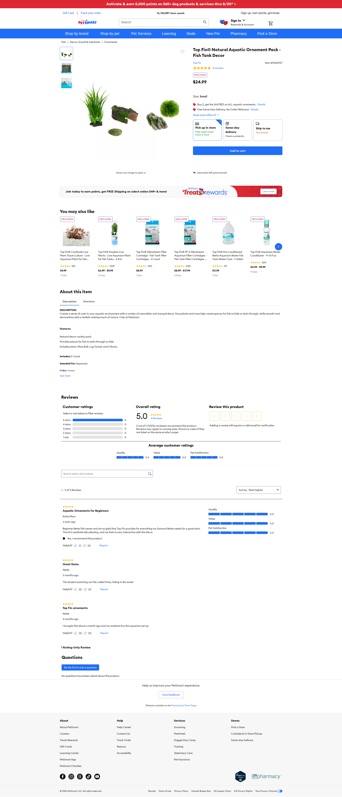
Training (178, 746)
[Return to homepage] (87, 22)
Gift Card (68, 13)
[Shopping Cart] (275, 23)
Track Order (124, 740)
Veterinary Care (183, 753)
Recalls (152, 791)
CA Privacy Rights (243, 791)
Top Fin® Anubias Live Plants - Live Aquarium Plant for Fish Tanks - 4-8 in (114, 255)
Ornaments (110, 42)
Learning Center (69, 753)
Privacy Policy (181, 791)
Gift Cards (66, 746)
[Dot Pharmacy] (266, 776)
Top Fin (197, 62)
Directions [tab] (89, 301)
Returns (121, 746)
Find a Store (238, 727)
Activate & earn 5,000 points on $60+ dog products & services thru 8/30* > (171, 4)
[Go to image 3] (66, 83)
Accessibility (124, 753)
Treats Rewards (69, 740)
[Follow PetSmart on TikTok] (88, 776)
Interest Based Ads (201, 791)
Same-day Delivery (242, 740)
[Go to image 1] (66, 53)
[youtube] (97, 776)
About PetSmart (69, 727)
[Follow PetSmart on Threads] (80, 776)
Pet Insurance (182, 759)
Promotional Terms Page (183, 705)
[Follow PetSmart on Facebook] (63, 776)
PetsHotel (179, 733)
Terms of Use (165, 791)
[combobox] (164, 21)
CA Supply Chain (222, 791)
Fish (63, 42)
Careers (64, 733)
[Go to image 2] (66, 68)
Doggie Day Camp (185, 740)
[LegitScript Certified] (240, 776)
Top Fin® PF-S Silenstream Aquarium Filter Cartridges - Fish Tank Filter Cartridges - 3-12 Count (190, 255)
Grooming (179, 727)
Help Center (124, 727)
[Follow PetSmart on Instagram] (71, 776)
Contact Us (123, 733)
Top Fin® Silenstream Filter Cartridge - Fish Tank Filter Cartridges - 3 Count (151, 255)
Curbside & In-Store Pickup (246, 733)
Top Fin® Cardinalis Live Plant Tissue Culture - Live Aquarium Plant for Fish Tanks (75, 255)
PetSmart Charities (71, 766)
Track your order (90, 13)
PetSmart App (68, 759)
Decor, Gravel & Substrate (85, 42)
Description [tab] (69, 301)
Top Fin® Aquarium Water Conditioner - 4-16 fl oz (265, 253)
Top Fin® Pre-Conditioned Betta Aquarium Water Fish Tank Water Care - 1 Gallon (227, 255)
